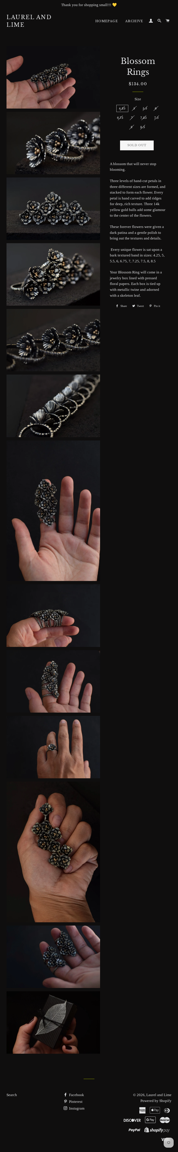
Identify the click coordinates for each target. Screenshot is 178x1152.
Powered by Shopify (155, 1101)
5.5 (145, 108)
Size (138, 99)
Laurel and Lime (29, 21)
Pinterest (75, 1102)
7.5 (156, 118)
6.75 (120, 118)
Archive (134, 21)
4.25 (122, 108)
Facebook (76, 1095)
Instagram (76, 1108)
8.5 (142, 127)
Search (12, 1095)
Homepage (106, 21)
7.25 (143, 118)
